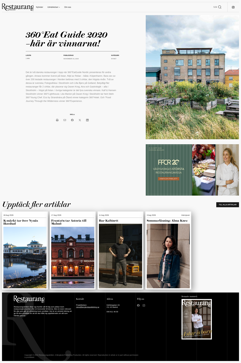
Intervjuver (185, 215)
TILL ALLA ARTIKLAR (227, 205)
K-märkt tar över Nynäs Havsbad (20, 222)
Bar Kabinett (109, 220)
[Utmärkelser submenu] (59, 7)
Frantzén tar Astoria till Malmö (68, 222)
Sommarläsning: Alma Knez (167, 220)
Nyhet (113, 59)
